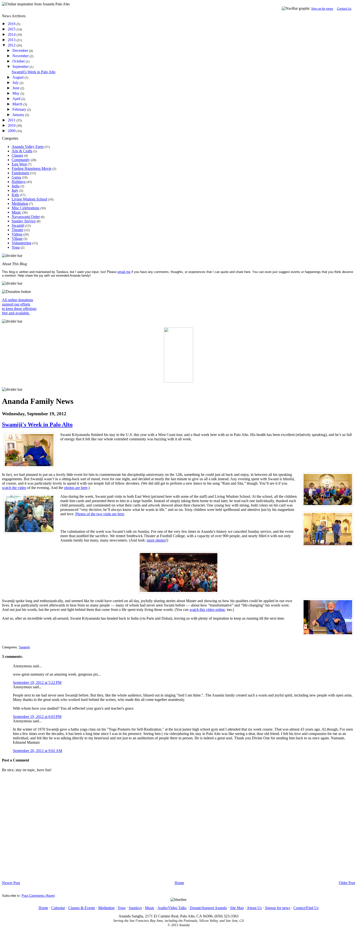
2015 (12, 29)
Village (17, 238)
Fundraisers (20, 173)
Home (179, 883)
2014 (12, 34)
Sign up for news (322, 8)
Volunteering (21, 243)
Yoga (16, 247)
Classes (17, 155)
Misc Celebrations (25, 208)
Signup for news (277, 908)
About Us (254, 908)
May (16, 93)
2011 (12, 120)
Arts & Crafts (22, 151)
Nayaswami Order (26, 217)
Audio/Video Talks (172, 908)
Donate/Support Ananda (208, 908)
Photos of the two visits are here (99, 514)
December (20, 50)
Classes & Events (81, 908)
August (18, 77)
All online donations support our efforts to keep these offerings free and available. (19, 306)
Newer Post (11, 883)
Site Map (237, 908)
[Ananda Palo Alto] (178, 381)
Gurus (16, 177)
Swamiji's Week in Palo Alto (33, 72)
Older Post (347, 883)
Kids (15, 195)
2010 (12, 125)
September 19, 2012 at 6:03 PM (37, 717)
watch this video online (207, 609)
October (19, 61)
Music (16, 212)
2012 (12, 45)
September (21, 66)
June (16, 88)
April (16, 99)
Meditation (20, 203)
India (15, 186)
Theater (17, 230)
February (19, 109)
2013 (12, 40)
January (18, 115)
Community (21, 160)
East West (19, 164)
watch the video (14, 488)
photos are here (75, 488)
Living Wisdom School (29, 199)
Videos (17, 234)
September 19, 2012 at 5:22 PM (37, 682)
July (16, 83)
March (17, 104)
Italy (15, 190)
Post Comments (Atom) (38, 895)
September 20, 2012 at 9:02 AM (37, 751)
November (21, 56)
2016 (12, 24)
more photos (156, 540)
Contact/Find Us (306, 908)
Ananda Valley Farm (27, 147)
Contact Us (344, 8)
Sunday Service (24, 221)
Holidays (19, 182)
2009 (12, 131)
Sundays (135, 908)
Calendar (58, 908)
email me (124, 272)
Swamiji (18, 225)
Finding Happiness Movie (31, 168)
